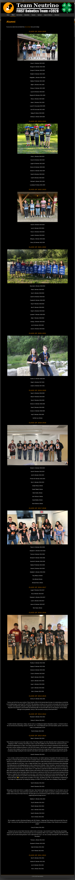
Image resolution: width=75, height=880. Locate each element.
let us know (28, 26)
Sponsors (40, 14)
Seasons (33, 14)
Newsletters (26, 14)
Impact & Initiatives (48, 14)
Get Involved (19, 14)
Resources (57, 14)
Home (8, 14)
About (13, 14)
